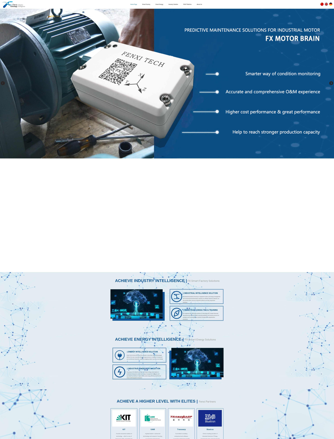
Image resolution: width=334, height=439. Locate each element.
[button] (3, 83)
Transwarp (181, 429)
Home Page (133, 4)
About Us (199, 4)
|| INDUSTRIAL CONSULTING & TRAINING (200, 310)
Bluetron (210, 429)
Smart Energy (159, 4)
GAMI (153, 429)
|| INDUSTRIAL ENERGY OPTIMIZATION (143, 368)
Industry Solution (173, 4)
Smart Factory (146, 4)
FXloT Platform (187, 4)
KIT (124, 429)
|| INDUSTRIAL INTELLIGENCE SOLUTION (200, 293)
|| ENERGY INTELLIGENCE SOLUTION (142, 352)
